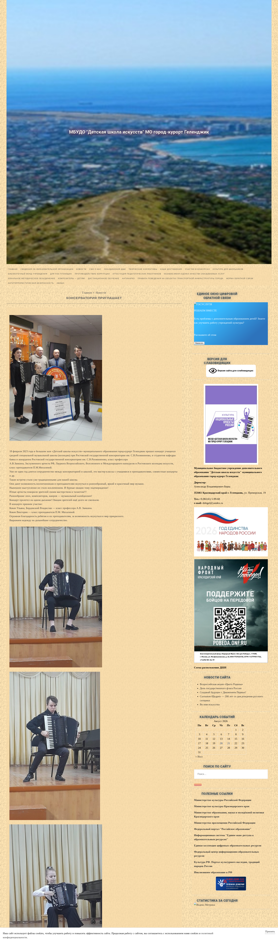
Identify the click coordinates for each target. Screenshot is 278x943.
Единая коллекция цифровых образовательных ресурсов (227, 845)
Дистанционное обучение (103, 278)
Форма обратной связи (239, 278)
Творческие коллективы (143, 269)
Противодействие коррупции (92, 274)
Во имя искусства (210, 704)
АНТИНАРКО (128, 278)
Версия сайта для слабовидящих (235, 370)
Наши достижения (171, 269)
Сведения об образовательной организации (47, 269)
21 (228, 743)
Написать (199, 343)
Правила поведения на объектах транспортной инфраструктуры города (180, 278)
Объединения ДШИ (115, 269)
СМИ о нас (95, 269)
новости (81, 269)
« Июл (199, 756)
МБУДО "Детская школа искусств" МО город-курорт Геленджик (139, 132)
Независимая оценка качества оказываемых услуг (194, 274)
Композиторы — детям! (71, 278)
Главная (13, 269)
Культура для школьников (228, 269)
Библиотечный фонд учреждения (27, 274)
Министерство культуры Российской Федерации (222, 800)
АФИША (60, 283)
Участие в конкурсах (197, 269)
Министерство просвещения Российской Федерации (224, 822)
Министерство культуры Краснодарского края (221, 806)
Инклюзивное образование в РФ (213, 872)
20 (221, 743)
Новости (101, 292)
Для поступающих (61, 274)
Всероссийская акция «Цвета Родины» (221, 684)
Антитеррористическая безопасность (31, 283)
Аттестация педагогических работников (137, 274)
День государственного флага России (221, 688)
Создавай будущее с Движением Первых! (223, 692)
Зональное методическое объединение (31, 278)
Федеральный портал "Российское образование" (222, 829)
